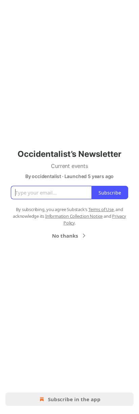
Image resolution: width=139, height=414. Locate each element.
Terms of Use (101, 209)
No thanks (65, 235)
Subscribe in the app (74, 399)
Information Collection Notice (74, 216)
